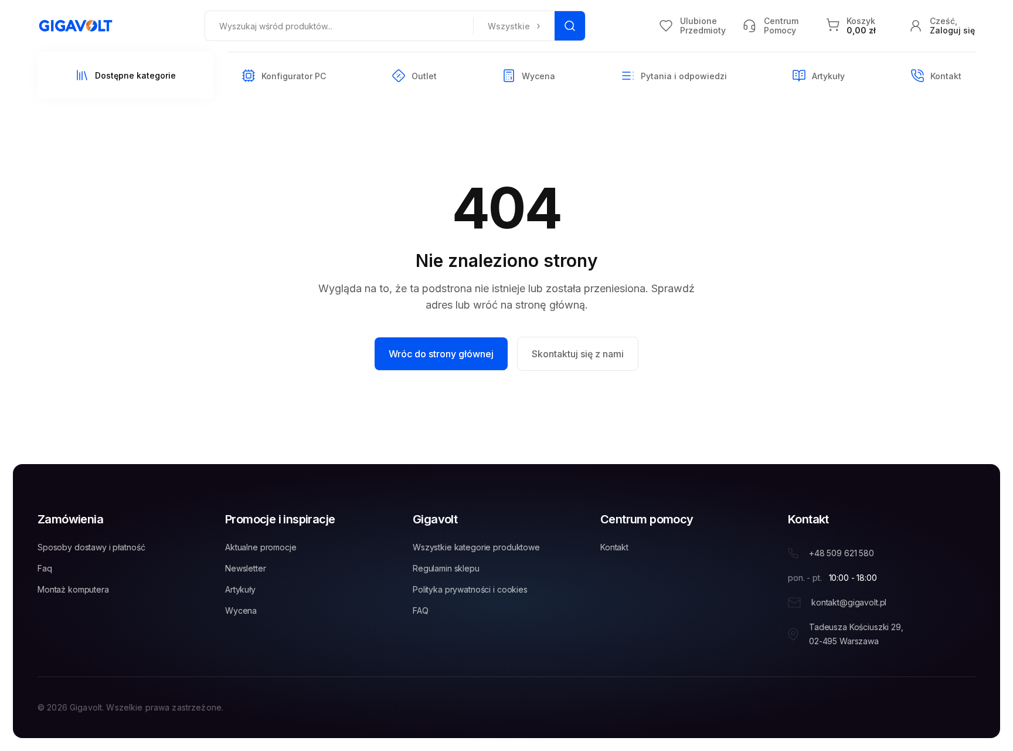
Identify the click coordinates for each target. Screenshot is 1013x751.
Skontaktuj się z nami (578, 354)
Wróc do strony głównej (441, 354)
